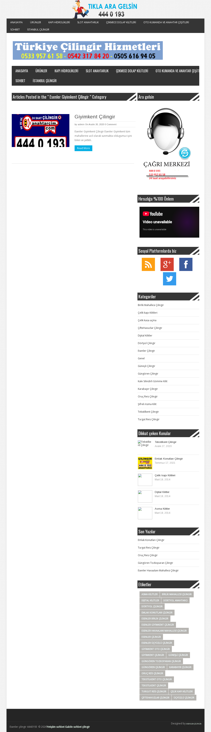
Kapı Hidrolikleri (59, 22)
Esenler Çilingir (146, 351)
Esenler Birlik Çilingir (155, 618)
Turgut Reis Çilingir (148, 419)
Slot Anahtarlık (88, 22)
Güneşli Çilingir (146, 366)
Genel (141, 358)
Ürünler (35, 22)
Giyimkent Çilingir (95, 116)
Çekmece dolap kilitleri (121, 22)
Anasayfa (16, 22)
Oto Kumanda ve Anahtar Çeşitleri (166, 22)
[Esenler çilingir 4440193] (88, 50)
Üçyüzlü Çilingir (184, 697)
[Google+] (167, 270)
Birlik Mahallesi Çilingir (151, 305)
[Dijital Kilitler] (145, 496)
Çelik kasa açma (147, 320)
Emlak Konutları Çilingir (169, 458)
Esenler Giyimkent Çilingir (158, 624)
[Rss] (148, 270)
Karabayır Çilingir (148, 389)
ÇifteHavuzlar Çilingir (150, 328)
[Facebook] (185, 270)
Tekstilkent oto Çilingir (157, 679)
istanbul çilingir (38, 29)
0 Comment (110, 124)
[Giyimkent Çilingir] (40, 130)
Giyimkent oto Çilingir (156, 648)
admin (81, 124)
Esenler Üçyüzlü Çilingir (157, 642)
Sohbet (15, 29)
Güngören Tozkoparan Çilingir (155, 563)
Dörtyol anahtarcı (175, 600)
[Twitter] (169, 284)
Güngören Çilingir (148, 373)
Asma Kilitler (162, 508)
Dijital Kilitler (145, 335)
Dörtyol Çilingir (146, 343)
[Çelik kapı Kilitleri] (145, 480)
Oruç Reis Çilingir (148, 396)
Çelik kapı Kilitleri (147, 312)
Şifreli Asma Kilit (147, 404)
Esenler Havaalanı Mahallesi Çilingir (158, 570)
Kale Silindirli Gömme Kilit (152, 381)
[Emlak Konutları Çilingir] (145, 463)
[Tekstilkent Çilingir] (145, 446)
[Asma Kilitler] (145, 513)
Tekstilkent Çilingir (148, 411)
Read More (83, 148)
